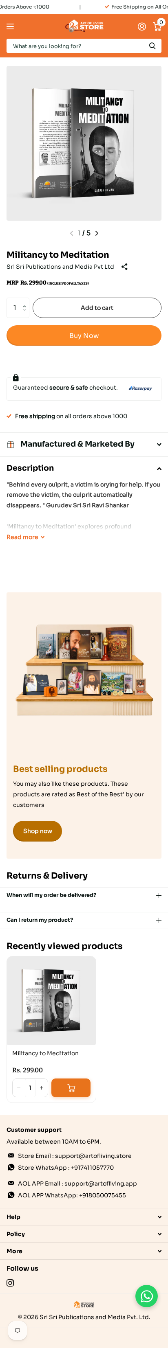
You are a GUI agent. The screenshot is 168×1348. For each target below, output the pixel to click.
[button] (26, 301)
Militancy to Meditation (45, 1053)
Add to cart (97, 307)
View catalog (11, 26)
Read (22, 537)
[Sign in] (141, 26)
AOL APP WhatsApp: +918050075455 (72, 1195)
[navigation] (96, 233)
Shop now (37, 831)
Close (84, 1216)
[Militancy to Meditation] (51, 1000)
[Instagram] (10, 1283)
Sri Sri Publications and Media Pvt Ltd (60, 266)
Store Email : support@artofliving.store (75, 1155)
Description (30, 468)
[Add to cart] (71, 1087)
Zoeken (152, 46)
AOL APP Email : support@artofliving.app (77, 1183)
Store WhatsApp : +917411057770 (66, 1167)
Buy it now (84, 335)
